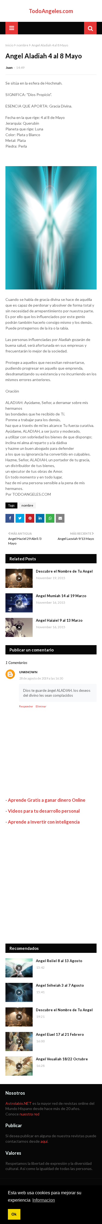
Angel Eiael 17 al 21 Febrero (60, 1034)
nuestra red (29, 1114)
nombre (22, 45)
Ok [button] (14, 1214)
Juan (9, 67)
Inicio (9, 45)
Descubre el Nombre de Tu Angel (64, 571)
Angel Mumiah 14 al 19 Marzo (61, 596)
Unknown (28, 672)
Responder (26, 706)
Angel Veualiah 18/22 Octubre (62, 1059)
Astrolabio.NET (18, 1103)
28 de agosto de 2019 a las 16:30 (41, 678)
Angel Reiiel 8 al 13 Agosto (59, 961)
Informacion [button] (43, 1200)
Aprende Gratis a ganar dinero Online (46, 800)
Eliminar (41, 706)
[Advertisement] (51, 884)
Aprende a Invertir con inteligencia (44, 822)
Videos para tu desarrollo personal (44, 811)
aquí (44, 1141)
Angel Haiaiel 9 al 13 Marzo (59, 620)
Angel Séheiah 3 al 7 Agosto (60, 985)
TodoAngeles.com (51, 11)
